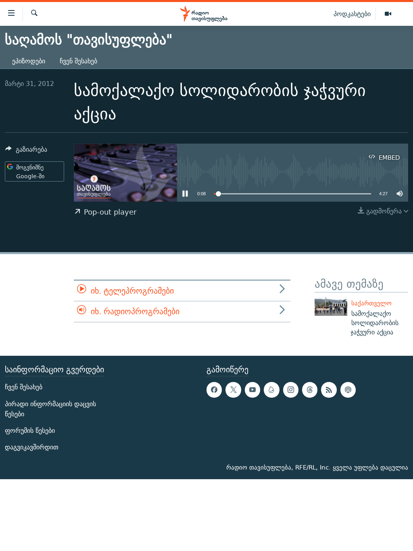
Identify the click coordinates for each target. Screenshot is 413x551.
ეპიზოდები (28, 61)
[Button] (26, 151)
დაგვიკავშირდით (31, 447)
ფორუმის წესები (30, 431)
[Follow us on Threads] (309, 389)
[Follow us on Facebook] (214, 389)
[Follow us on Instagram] (290, 389)
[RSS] (328, 389)
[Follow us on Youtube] (252, 389)
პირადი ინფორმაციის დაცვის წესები (50, 409)
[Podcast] (348, 389)
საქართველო (371, 303)
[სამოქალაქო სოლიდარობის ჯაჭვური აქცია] (331, 306)
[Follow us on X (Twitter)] (233, 389)
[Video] (388, 14)
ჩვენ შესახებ (78, 61)
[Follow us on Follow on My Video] (271, 389)
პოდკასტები (352, 13)
